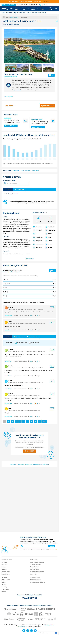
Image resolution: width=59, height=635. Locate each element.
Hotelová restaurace (40, 247)
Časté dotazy (33, 560)
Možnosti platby (34, 569)
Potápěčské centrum (40, 240)
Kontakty (4, 591)
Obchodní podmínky (35, 564)
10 (39, 421)
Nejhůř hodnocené (19, 337)
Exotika (3, 567)
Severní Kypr (22, 12)
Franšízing (4, 587)
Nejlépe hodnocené (32, 337)
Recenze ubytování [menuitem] (25, 170)
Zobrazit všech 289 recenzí (10, 76)
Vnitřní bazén (39, 230)
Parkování (4, 569)
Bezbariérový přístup (40, 244)
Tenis (49, 237)
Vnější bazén (51, 226)
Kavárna (50, 247)
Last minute (7, 118)
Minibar (50, 233)
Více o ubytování (8, 96)
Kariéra (3, 582)
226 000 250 (29, 598)
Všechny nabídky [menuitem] (7, 170)
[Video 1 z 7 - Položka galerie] (11, 68)
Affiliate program (6, 579)
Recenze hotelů (6, 571)
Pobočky (4, 584)
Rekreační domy (6, 574)
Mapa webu (33, 574)
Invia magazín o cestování (37, 571)
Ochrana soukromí (35, 577)
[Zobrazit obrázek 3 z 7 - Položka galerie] (36, 68)
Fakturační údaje (34, 567)
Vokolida (29, 12)
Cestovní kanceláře (7, 560)
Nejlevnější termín (36, 119)
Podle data (8, 337)
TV (36, 233)
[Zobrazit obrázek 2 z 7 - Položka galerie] (23, 68)
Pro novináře (5, 577)
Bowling (50, 244)
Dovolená (9, 12)
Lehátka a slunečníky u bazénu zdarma (52, 230)
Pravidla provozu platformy (37, 582)
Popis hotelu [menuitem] (16, 170)
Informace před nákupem (37, 562)
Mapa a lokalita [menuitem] (35, 170)
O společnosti (5, 589)
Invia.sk (47, 625)
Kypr (15, 12)
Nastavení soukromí (35, 579)
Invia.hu (52, 625)
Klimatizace (39, 226)
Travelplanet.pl (21, 626)
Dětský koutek (39, 237)
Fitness (50, 240)
